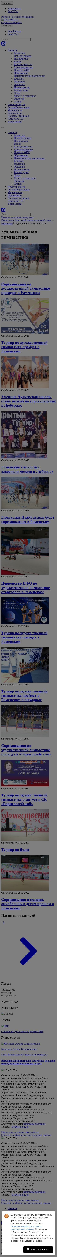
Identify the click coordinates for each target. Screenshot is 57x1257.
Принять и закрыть (38, 1249)
